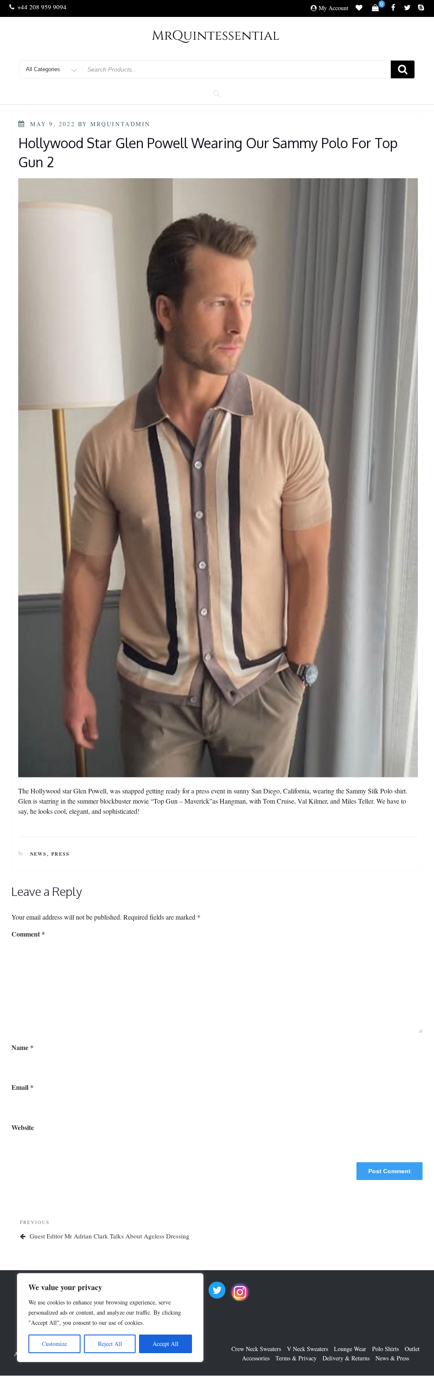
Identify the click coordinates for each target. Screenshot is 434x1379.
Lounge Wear (350, 1349)
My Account (333, 8)
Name (22, 1047)
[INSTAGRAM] (239, 1292)
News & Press (392, 1358)
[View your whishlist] (359, 9)
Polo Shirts (385, 1349)
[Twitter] (407, 8)
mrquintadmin (120, 124)
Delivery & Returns (346, 1358)
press (60, 854)
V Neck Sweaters (307, 1349)
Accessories (256, 1358)
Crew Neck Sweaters (256, 1349)
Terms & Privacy (296, 1358)
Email (22, 1087)
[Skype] (421, 8)
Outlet (412, 1349)
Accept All (165, 1344)
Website (22, 1127)
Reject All (110, 1344)
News (38, 854)
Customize (54, 1344)
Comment (28, 934)
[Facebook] (393, 8)
